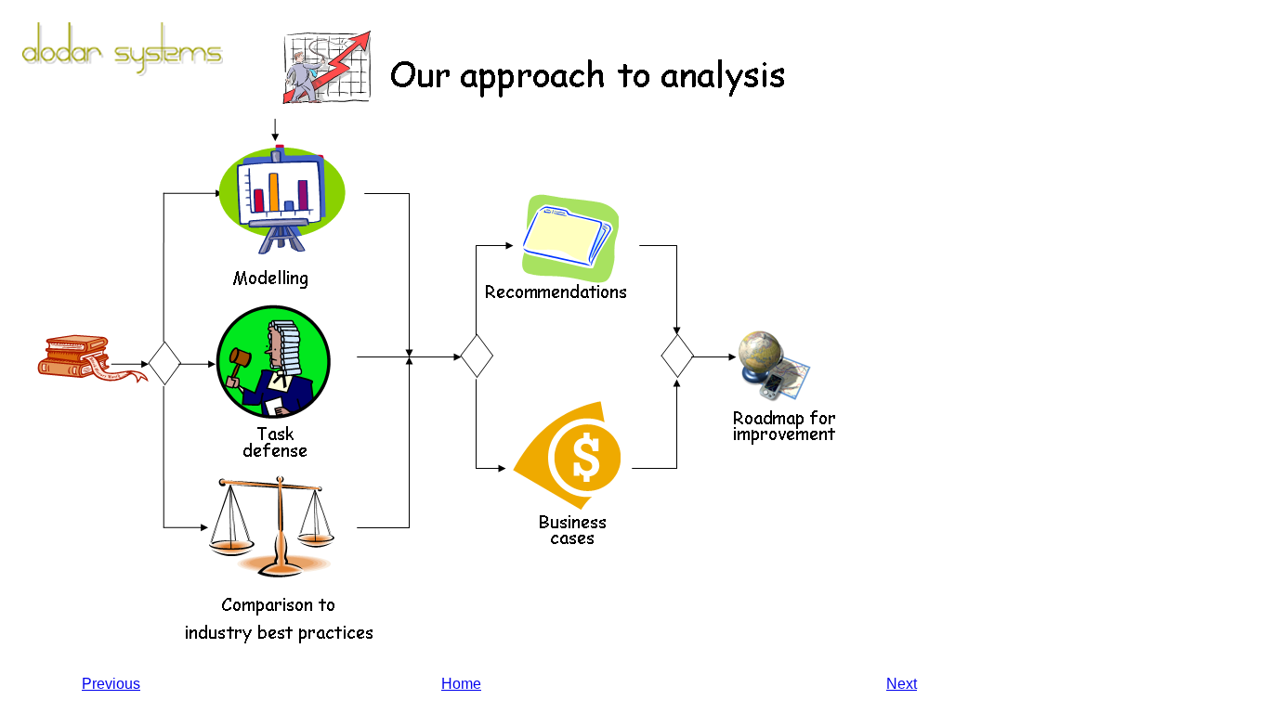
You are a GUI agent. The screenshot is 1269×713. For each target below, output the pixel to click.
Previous (111, 684)
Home (461, 684)
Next (901, 684)
